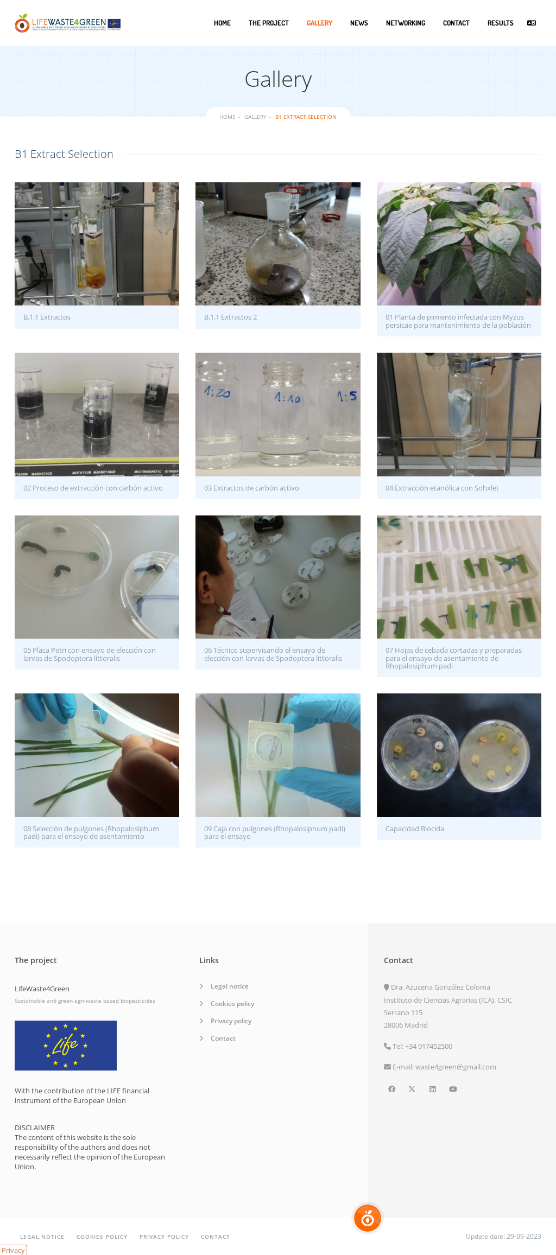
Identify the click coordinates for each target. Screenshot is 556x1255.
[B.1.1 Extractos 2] (277, 243)
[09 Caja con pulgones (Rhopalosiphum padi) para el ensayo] (277, 755)
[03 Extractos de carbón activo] (277, 414)
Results (501, 22)
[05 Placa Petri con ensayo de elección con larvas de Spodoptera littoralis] (97, 577)
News (359, 22)
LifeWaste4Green (42, 988)
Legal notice (230, 986)
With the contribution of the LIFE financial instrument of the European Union (82, 1095)
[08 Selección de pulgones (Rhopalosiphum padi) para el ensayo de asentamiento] (97, 755)
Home (222, 22)
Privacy (13, 1250)
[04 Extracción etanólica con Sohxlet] (459, 414)
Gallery (319, 22)
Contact (456, 22)
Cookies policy (232, 1003)
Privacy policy (231, 1020)
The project (269, 22)
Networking (405, 22)
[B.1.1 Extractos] (97, 243)
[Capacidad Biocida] (459, 755)
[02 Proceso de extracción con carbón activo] (97, 414)
